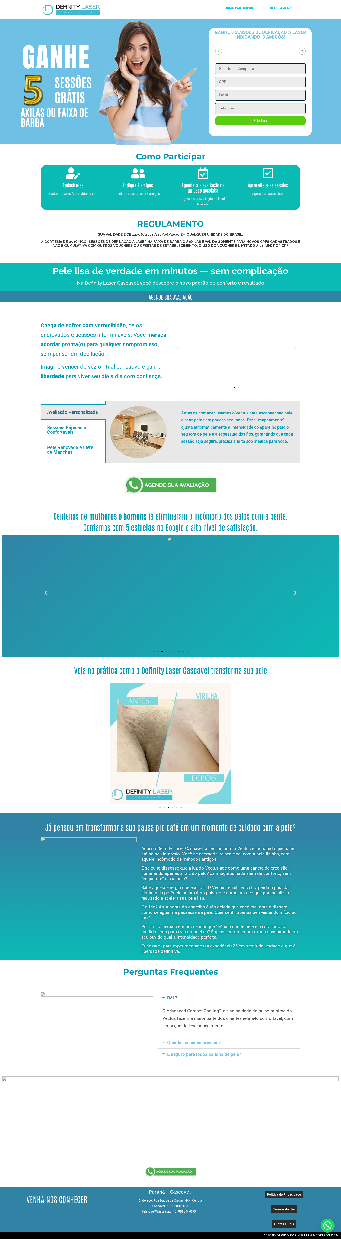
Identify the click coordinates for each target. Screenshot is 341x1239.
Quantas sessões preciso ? (194, 1042)
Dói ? (172, 998)
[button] (178, 348)
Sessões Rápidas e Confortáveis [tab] (66, 430)
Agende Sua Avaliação (171, 296)
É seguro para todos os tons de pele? (204, 1054)
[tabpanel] (203, 432)
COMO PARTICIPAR (239, 8)
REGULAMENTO (281, 8)
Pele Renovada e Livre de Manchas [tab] (70, 450)
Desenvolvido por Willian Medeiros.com (301, 1235)
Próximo (260, 121)
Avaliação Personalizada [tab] (72, 412)
